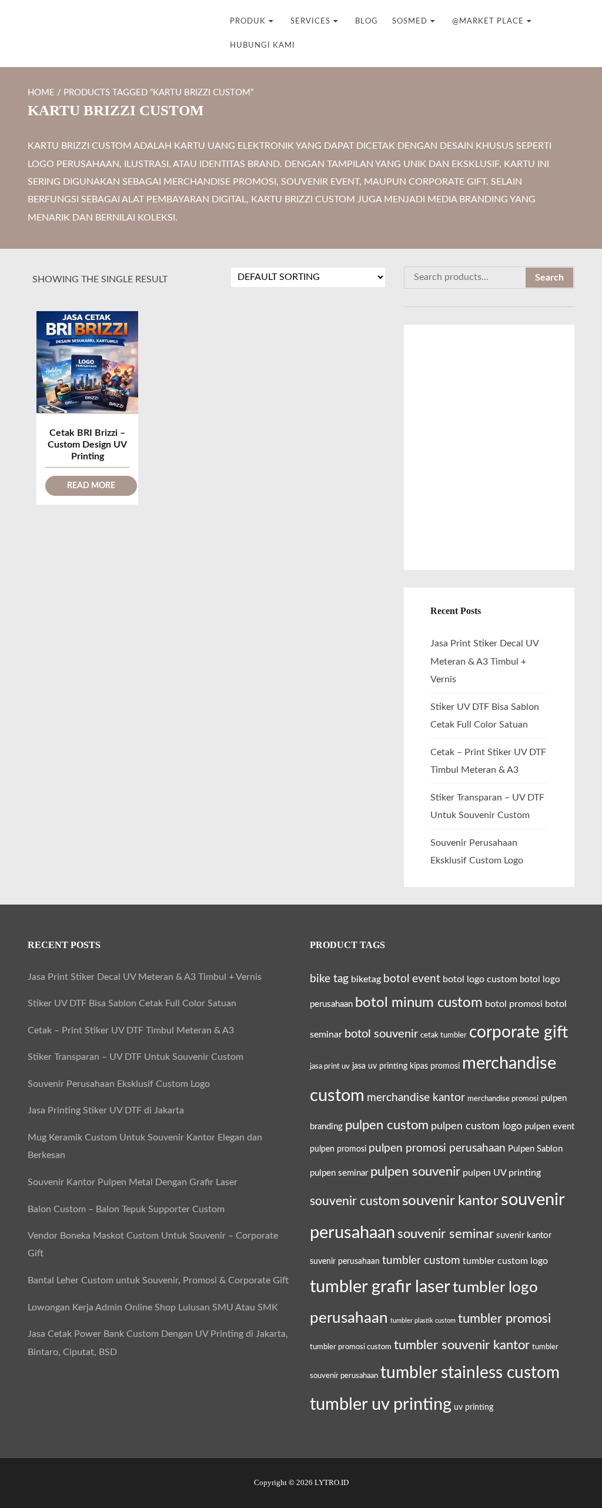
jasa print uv (330, 1066)
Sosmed (409, 21)
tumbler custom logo (505, 1261)
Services (310, 21)
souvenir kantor (450, 1200)
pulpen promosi (338, 1149)
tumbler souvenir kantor (462, 1345)
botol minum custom (419, 1002)
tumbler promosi (504, 1319)
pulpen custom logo (476, 1126)
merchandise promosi (503, 1098)
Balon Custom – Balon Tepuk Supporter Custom (126, 1209)
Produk (248, 21)
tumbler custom (421, 1260)
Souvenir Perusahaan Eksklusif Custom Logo (119, 1084)
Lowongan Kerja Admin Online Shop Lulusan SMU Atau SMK (153, 1307)
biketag (366, 979)
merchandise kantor (416, 1097)
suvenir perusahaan (345, 1261)
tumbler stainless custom (470, 1373)
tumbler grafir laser (380, 1287)
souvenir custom (355, 1201)
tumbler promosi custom (351, 1346)
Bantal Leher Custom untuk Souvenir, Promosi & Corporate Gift (158, 1280)
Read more (91, 486)
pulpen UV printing (502, 1172)
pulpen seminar (339, 1173)
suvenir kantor (523, 1235)
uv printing (473, 1407)
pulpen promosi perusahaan (437, 1148)
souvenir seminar (445, 1234)
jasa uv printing (379, 1066)
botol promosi (514, 1004)
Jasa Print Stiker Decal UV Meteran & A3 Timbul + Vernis (484, 661)
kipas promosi (435, 1066)
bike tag (329, 979)
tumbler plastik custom (423, 1320)
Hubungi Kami (262, 45)
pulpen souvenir (415, 1171)
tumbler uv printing (381, 1404)
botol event (411, 979)
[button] (568, 1472)
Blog (366, 21)
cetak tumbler (443, 1035)
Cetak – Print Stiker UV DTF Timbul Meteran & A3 (131, 1030)
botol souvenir (381, 1034)
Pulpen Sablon (535, 1149)
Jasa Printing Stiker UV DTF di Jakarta (106, 1110)
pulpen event (549, 1126)
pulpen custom (387, 1125)
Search (549, 277)
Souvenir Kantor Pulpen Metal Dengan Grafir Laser (133, 1182)
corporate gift (518, 1032)
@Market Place (488, 21)
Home (41, 92)
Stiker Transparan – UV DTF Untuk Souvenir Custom (135, 1057)
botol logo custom (480, 979)
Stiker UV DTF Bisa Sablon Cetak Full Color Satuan (132, 1003)
